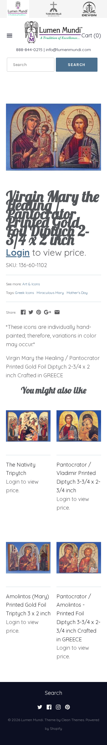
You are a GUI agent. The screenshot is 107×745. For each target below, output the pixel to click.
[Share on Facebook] (23, 312)
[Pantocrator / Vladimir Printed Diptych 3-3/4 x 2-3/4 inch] (78, 426)
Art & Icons (31, 284)
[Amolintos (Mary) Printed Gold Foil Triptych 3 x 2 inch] (28, 557)
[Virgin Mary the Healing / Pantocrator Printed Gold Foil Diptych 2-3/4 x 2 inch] (53, 137)
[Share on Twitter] (31, 312)
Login (18, 252)
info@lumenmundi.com (68, 49)
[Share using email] (57, 312)
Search (53, 692)
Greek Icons (24, 292)
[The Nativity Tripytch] (28, 426)
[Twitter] (39, 709)
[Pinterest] (67, 709)
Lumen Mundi (32, 720)
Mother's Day (77, 292)
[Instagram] (58, 709)
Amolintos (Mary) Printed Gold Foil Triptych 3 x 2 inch (28, 605)
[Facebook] (49, 709)
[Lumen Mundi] (53, 32)
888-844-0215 (29, 49)
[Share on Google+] (47, 312)
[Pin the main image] (38, 312)
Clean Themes (73, 720)
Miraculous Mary (50, 292)
